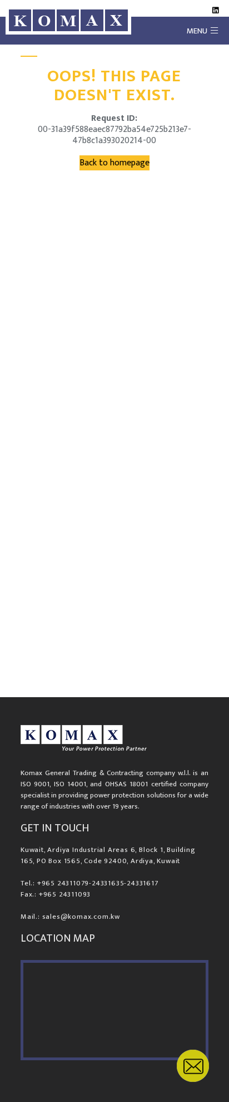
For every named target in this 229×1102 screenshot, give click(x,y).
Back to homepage (114, 162)
